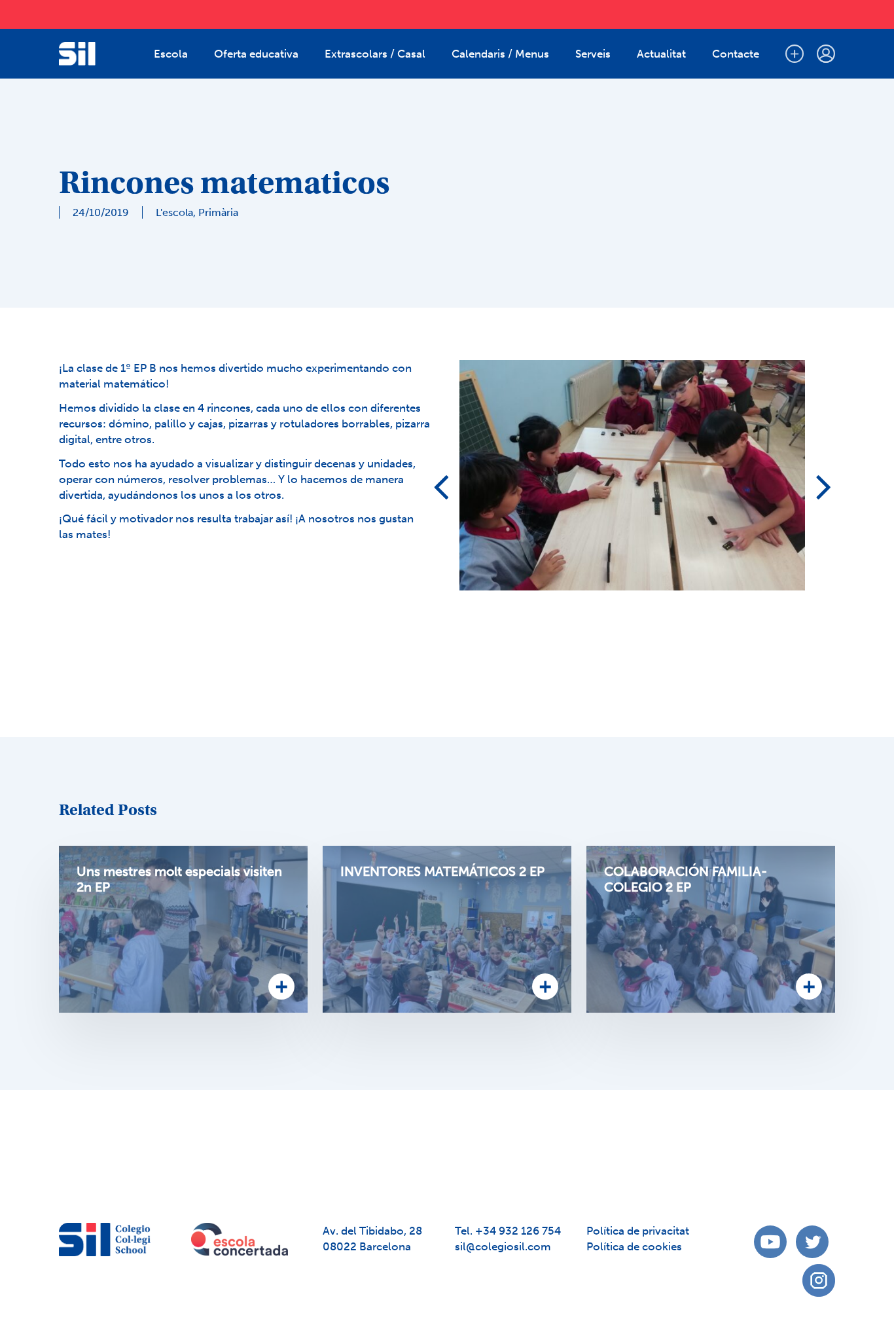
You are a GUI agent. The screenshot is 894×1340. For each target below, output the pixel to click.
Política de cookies (634, 1246)
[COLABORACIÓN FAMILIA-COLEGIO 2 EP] (710, 929)
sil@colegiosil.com (503, 1246)
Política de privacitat (637, 1230)
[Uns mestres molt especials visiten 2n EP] (183, 929)
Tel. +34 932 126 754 (508, 1230)
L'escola (174, 212)
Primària (218, 212)
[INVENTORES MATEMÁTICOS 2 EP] (447, 929)
